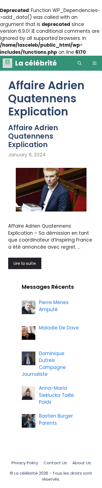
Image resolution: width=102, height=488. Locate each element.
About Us (81, 463)
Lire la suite (25, 263)
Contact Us (55, 463)
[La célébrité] (7, 63)
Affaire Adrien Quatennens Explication (33, 136)
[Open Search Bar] (79, 63)
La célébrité (36, 63)
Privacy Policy (24, 463)
